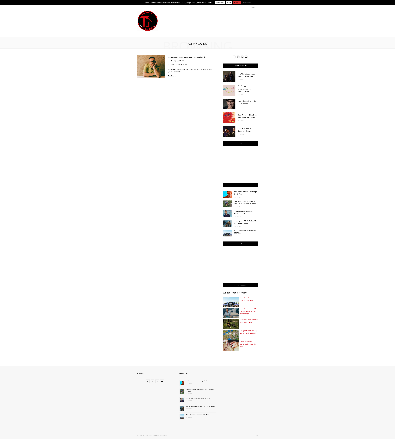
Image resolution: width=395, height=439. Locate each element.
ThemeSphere (163, 435)
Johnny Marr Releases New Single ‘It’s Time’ (198, 398)
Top (257, 435)
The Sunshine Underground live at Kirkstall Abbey (245, 89)
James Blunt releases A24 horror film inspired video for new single (248, 311)
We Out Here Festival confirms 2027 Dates (198, 414)
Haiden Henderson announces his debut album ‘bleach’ (248, 344)
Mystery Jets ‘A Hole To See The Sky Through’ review (200, 406)
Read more (172, 76)
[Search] (249, 7)
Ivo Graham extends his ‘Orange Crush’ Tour (198, 381)
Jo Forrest (183, 64)
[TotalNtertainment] (147, 21)
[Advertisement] (220, 15)
